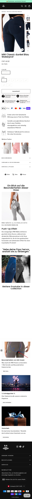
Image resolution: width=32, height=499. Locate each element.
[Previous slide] (2, 148)
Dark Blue (6, 72)
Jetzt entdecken (7, 402)
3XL (9, 85)
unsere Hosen (7, 455)
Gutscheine (6, 437)
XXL (4, 85)
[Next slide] (29, 148)
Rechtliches (7, 460)
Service (5, 464)
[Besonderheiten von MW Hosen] (16, 350)
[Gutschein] (16, 416)
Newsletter (7, 470)
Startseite (4, 11)
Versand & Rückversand (11, 162)
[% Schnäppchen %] (16, 383)
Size (3, 77)
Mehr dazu (5, 371)
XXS (4, 80)
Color (4, 69)
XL (26, 80)
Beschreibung (7, 158)
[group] (7, 148)
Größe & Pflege (8, 166)
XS (9, 80)
